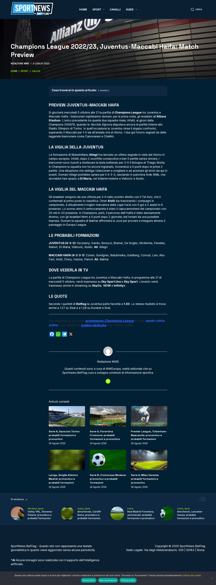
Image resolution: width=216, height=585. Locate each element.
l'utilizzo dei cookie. (191, 575)
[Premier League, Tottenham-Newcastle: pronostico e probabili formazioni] (149, 416)
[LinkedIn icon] (108, 381)
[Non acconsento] (212, 578)
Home (83, 9)
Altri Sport (32, 508)
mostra (104, 90)
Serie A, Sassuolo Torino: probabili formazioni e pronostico (64, 435)
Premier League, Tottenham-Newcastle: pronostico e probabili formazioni (149, 435)
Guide (130, 9)
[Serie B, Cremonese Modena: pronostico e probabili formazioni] (108, 460)
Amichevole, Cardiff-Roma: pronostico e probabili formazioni (89, 515)
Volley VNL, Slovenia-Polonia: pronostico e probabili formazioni (40, 515)
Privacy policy (128, 580)
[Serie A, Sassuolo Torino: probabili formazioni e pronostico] (67, 416)
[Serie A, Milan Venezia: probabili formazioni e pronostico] (149, 460)
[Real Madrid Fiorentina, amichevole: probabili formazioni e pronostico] (117, 513)
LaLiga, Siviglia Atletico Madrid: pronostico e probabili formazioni (63, 478)
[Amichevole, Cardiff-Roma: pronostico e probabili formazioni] (67, 513)
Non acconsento (108, 580)
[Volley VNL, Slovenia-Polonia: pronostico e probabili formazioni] (18, 513)
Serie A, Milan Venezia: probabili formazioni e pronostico (145, 478)
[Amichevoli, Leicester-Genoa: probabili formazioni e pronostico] (167, 513)
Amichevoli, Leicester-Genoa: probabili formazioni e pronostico (190, 515)
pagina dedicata (93, 325)
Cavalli (115, 9)
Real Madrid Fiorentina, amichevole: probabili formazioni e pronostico (140, 515)
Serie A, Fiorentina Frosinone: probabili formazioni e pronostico (105, 435)
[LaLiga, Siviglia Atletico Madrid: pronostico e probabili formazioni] (67, 460)
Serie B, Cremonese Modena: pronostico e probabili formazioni (108, 478)
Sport (97, 9)
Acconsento (89, 580)
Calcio (80, 508)
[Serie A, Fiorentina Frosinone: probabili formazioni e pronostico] (108, 416)
